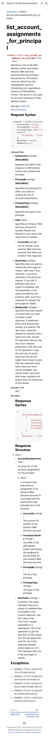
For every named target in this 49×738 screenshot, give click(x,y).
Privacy (11, 732)
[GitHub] (24, 724)
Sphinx (19, 730)
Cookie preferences (33, 732)
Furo (39, 730)
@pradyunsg (31, 730)
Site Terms (20, 732)
